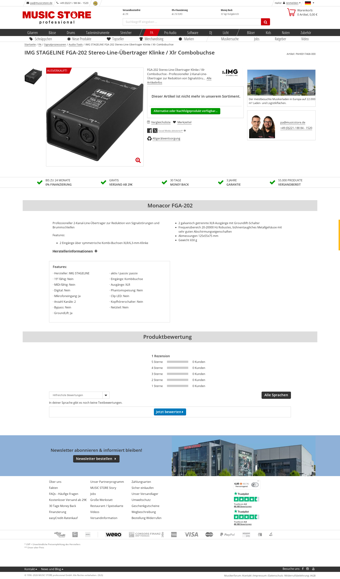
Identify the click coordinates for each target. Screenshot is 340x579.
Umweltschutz (141, 500)
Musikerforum (232, 575)
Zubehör (306, 32)
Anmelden (292, 3)
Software (192, 32)
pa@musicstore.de (41, 3)
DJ (210, 32)
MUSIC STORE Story (103, 488)
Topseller (118, 38)
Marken (189, 38)
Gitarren (32, 32)
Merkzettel (184, 122)
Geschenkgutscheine (145, 506)
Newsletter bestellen (94, 458)
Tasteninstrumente (97, 32)
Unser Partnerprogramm (107, 482)
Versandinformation (103, 518)
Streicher (126, 32)
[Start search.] (265, 21)
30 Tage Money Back (62, 506)
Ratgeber (280, 38)
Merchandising (154, 38)
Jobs (256, 38)
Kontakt (29, 569)
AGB (313, 575)
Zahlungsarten (141, 482)
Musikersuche (230, 38)
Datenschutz (275, 575)
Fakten (53, 488)
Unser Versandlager (145, 494)
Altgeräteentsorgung (166, 138)
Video (305, 38)
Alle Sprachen (276, 395)
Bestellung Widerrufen (147, 518)
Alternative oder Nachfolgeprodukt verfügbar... (185, 111)
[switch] (255, 485)
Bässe (52, 32)
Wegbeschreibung (144, 512)
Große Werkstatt (101, 500)
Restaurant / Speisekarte (106, 506)
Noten (286, 32)
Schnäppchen (43, 38)
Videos (94, 512)
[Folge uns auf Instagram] (308, 569)
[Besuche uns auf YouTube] (314, 569)
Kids (268, 32)
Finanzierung (57, 512)
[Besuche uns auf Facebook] (302, 569)
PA (151, 32)
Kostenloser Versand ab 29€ (68, 500)
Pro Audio (170, 32)
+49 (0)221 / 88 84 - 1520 (296, 128)
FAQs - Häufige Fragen (63, 494)
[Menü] (258, 482)
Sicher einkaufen (143, 488)
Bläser (251, 32)
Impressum (260, 575)
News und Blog (51, 569)
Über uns (55, 482)
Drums (71, 32)
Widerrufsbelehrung (297, 575)
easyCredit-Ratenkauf (63, 518)
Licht (226, 32)
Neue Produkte (82, 38)
